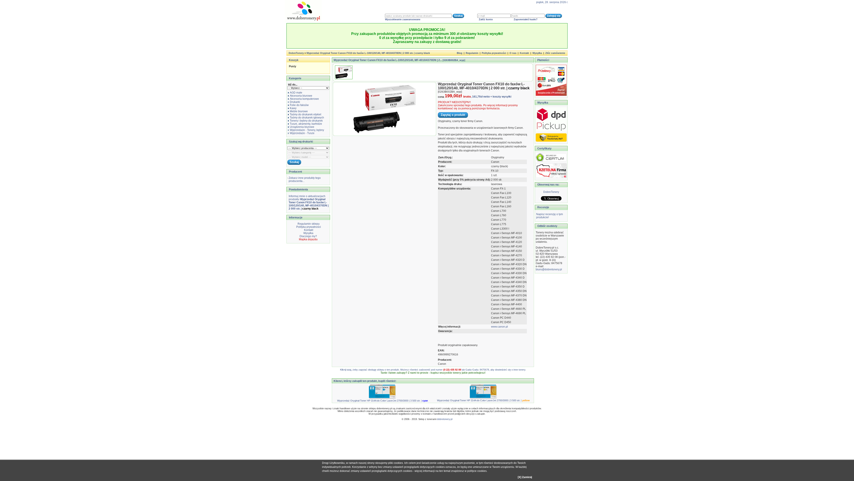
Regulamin (472, 53)
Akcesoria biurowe (301, 95)
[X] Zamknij (525, 477)
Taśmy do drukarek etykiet (305, 114)
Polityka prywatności (494, 53)
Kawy (293, 108)
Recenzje (543, 207)
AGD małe (296, 92)
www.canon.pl (499, 326)
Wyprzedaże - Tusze (302, 133)
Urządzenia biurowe (302, 126)
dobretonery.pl (444, 419)
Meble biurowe (299, 111)
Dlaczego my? (308, 236)
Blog (459, 53)
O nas (513, 53)
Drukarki (295, 102)
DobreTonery (551, 192)
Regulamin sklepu (308, 223)
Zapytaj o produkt (453, 114)
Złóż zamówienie (555, 53)
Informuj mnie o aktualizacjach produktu (308, 202)
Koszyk (293, 60)
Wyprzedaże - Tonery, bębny (307, 130)
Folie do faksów (299, 105)
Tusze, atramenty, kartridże (306, 123)
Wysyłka (537, 53)
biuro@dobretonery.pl (549, 269)
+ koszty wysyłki (500, 96)
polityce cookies (477, 471)
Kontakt (524, 53)
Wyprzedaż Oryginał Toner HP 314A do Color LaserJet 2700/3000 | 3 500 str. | (382, 400)
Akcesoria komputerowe (304, 98)
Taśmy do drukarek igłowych (307, 117)
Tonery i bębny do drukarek (306, 120)
